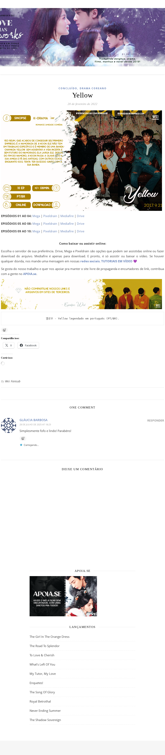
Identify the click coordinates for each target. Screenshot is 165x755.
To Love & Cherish (42, 655)
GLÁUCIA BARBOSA (33, 420)
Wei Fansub (13, 381)
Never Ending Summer (45, 711)
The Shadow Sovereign (45, 720)
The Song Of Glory (42, 692)
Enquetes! (36, 683)
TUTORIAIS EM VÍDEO (116, 261)
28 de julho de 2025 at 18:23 (35, 424)
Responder (155, 420)
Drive (80, 216)
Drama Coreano (93, 88)
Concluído (68, 88)
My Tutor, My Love (43, 674)
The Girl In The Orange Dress (49, 637)
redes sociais (90, 261)
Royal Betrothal (40, 701)
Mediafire (67, 216)
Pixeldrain (50, 216)
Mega (36, 216)
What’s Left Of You (42, 664)
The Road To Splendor (45, 646)
